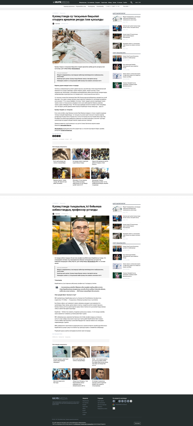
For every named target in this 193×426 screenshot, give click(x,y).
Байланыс (100, 406)
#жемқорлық (91, 6)
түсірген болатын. (66, 130)
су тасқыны (61, 139)
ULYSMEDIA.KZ (55, 13)
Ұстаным (119, 2)
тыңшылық (67, 337)
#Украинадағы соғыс (81, 6)
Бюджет (97, 2)
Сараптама (104, 2)
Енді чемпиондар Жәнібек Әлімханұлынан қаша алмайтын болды (130, 66)
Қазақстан (55, 139)
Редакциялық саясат (102, 408)
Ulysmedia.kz (76, 68)
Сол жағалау (90, 2)
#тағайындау (100, 6)
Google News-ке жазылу (121, 404)
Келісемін (137, 423)
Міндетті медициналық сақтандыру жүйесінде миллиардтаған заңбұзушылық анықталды (131, 18)
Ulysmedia (57, 23)
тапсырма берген (65, 125)
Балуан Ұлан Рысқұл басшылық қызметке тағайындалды (130, 56)
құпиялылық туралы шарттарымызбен (83, 424)
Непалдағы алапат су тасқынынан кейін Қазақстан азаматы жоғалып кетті (79, 80)
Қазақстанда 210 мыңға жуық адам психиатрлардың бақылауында (130, 36)
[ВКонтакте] (53, 136)
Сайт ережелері (101, 402)
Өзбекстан (55, 337)
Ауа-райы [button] (125, 6)
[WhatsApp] (60, 136)
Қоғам (114, 2)
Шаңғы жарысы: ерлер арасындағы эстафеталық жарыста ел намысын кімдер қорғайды (131, 75)
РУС (140, 2)
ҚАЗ (136, 2)
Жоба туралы (101, 400)
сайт (71, 139)
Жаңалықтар (82, 2)
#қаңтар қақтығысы (69, 6)
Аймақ (110, 2)
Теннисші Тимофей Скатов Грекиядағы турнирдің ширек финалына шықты (130, 84)
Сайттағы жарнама (102, 404)
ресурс (67, 139)
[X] (57, 136)
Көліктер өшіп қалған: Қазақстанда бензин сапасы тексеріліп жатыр (77, 78)
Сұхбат (125, 2)
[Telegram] (55, 136)
